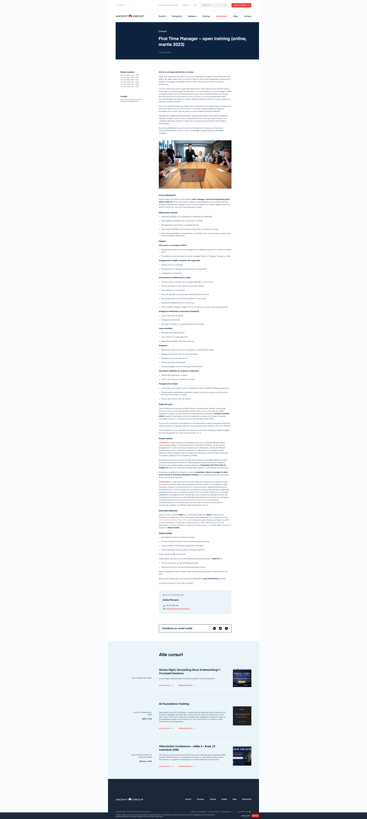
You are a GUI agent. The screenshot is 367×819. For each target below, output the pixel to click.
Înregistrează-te (185, 685)
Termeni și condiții (214, 811)
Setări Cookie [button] (245, 815)
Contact (247, 16)
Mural (180, 520)
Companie (176, 16)
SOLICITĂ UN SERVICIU (240, 5)
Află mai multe (164, 685)
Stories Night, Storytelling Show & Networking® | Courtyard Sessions (189, 672)
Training (206, 16)
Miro (185, 520)
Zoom (161, 520)
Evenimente (221, 16)
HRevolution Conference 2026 (168, 5)
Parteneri (186, 5)
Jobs (195, 5)
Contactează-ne (226, 811)
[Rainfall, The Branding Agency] (249, 811)
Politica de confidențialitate (199, 811)
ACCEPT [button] (255, 815)
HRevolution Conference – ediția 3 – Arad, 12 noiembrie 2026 (187, 748)
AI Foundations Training (174, 704)
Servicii (162, 16)
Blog (235, 16)
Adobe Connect (170, 520)
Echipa (224, 799)
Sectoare (192, 16)
